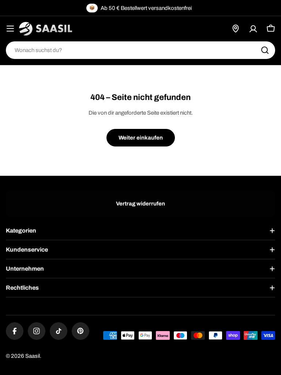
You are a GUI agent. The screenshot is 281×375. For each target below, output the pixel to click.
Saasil (32, 356)
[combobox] (140, 50)
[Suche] (265, 50)
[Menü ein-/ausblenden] (10, 28)
